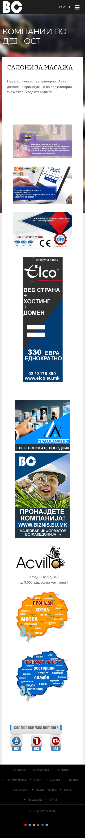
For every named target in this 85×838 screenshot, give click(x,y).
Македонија (41, 770)
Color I (25, 825)
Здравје (73, 780)
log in (64, 7)
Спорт (38, 780)
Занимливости (17, 780)
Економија (19, 770)
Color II (30, 825)
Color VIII (55, 825)
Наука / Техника (46, 789)
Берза (68, 789)
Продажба (35, 799)
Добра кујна (20, 789)
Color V (42, 825)
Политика (63, 770)
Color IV (38, 825)
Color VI (47, 825)
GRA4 (53, 799)
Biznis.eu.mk (12, 7)
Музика (55, 780)
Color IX (59, 825)
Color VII (51, 825)
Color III (34, 825)
